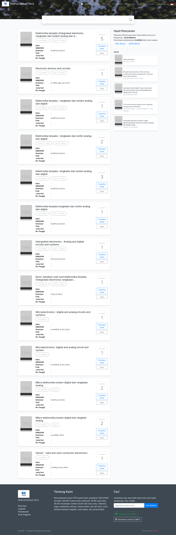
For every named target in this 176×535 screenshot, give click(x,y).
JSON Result (134, 43)
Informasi (89, 4)
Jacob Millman (42, 40)
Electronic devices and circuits (53, 68)
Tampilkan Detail (102, 47)
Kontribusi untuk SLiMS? (129, 519)
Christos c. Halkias (58, 73)
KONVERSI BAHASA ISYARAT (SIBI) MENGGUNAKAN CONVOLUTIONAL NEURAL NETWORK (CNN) (138, 123)
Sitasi (102, 53)
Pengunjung (129, 4)
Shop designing (128, 59)
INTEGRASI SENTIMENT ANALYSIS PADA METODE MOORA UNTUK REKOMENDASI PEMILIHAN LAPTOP (137, 90)
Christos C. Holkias (58, 40)
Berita (97, 4)
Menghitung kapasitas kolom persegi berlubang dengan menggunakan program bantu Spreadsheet (138, 74)
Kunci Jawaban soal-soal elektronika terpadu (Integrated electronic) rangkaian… (61, 278)
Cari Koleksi (151, 505)
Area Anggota (162, 4)
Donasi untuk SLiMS (127, 514)
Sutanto (54, 390)
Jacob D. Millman (60, 143)
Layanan (22, 509)
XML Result (120, 43)
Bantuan (106, 4)
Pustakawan (117, 4)
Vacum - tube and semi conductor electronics (62, 453)
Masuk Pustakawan (145, 4)
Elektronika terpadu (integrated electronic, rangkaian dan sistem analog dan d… (60, 34)
